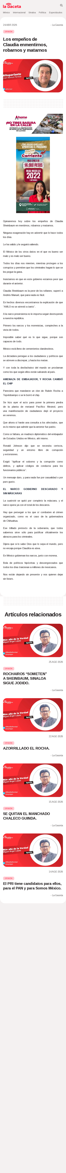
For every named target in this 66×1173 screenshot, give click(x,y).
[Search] (61, 5)
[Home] (12, 5)
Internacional (19, 12)
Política (42, 12)
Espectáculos (55, 12)
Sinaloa (32, 12)
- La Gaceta (56, 25)
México (6, 12)
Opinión (8, 31)
